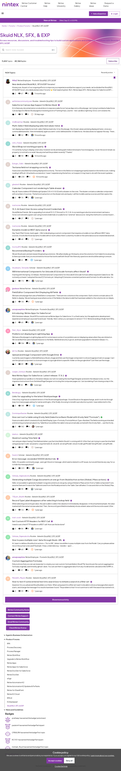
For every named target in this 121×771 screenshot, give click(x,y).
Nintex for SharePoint (15, 690)
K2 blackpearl (12, 702)
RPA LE (9, 698)
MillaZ (14, 80)
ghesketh (15, 184)
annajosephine (18, 309)
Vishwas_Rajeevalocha (21, 476)
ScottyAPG (16, 247)
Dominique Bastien (19, 413)
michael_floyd (17, 747)
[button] (60, 766)
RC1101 (15, 740)
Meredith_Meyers (19, 578)
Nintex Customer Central (29, 4)
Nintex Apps (11, 663)
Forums (12, 26)
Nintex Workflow (13, 655)
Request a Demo (108, 4)
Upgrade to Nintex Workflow (18, 659)
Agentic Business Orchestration (19, 635)
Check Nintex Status (17, 628)
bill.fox (14, 351)
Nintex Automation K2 (15, 682)
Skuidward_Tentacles (20, 268)
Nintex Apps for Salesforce (17, 667)
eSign (9, 678)
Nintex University (61, 4)
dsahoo (15, 434)
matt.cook (16, 517)
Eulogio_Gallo (17, 163)
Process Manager (13, 651)
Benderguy (16, 392)
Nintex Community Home (18, 610)
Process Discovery (14, 647)
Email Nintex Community (18, 622)
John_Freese (17, 143)
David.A (15, 455)
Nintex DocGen (13, 675)
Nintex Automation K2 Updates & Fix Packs (23, 686)
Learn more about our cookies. (103, 755)
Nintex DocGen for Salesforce (18, 671)
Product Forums (23, 26)
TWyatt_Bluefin (18, 497)
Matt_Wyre (16, 330)
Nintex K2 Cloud (13, 694)
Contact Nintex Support (18, 616)
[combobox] (28, 50)
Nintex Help (46, 4)
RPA (8, 643)
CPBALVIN (16, 732)
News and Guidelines (14, 710)
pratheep (15, 718)
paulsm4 (15, 725)
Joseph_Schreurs (19, 372)
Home (4, 26)
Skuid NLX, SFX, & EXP (15, 706)
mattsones (16, 205)
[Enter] (2, 50)
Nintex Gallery (77, 4)
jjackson (15, 288)
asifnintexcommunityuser (22, 101)
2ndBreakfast (17, 122)
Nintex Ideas (92, 4)
